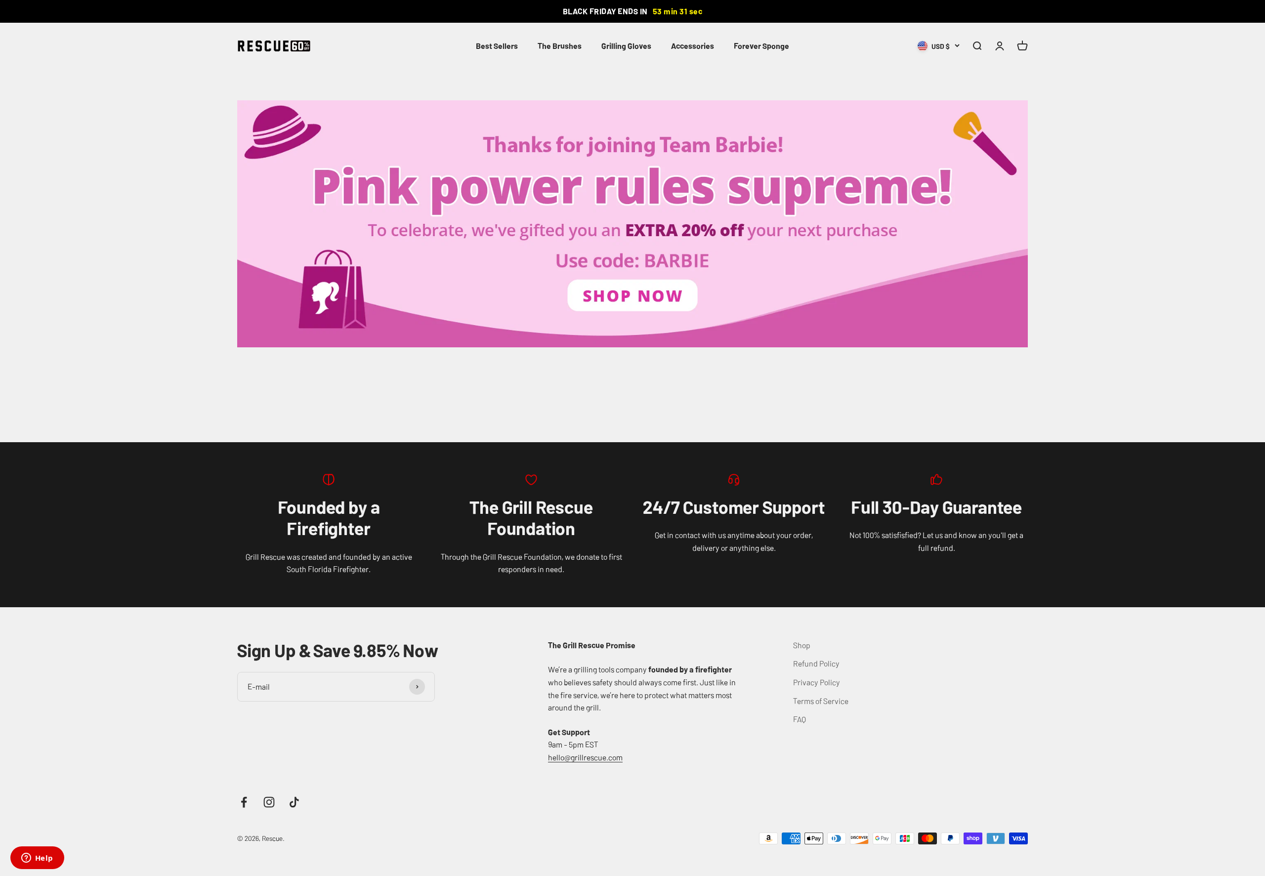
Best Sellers (497, 45)
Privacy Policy (816, 681)
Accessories (692, 45)
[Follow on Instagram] (269, 802)
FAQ (799, 718)
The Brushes (560, 45)
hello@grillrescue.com (585, 756)
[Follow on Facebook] (244, 802)
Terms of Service (820, 700)
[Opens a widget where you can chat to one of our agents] (37, 858)
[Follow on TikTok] (294, 802)
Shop (801, 644)
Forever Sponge (761, 45)
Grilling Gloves (626, 45)
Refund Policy (816, 663)
